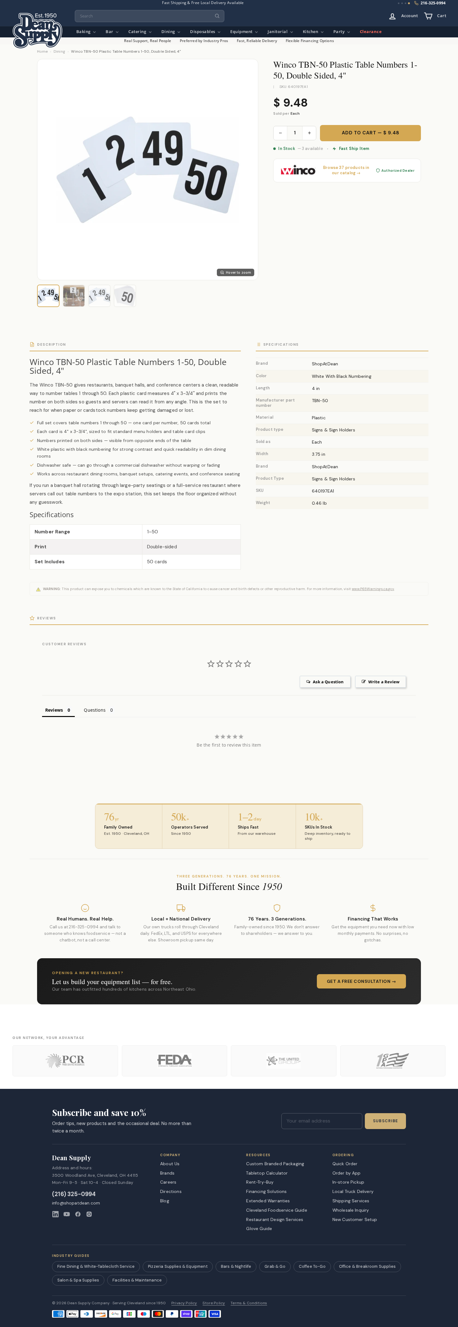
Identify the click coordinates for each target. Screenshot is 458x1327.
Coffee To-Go (312, 1266)
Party (339, 31)
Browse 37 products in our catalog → (346, 170)
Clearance (371, 31)
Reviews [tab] (54, 710)
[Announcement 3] (405, 3)
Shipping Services (351, 1201)
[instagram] (89, 1214)
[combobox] (149, 16)
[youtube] (66, 1214)
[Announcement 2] (402, 3)
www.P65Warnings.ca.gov (373, 589)
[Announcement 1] (398, 3)
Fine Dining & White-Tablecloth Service (96, 1266)
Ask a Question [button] (328, 682)
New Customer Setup (354, 1219)
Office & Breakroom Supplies (367, 1266)
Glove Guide (259, 1228)
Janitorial (278, 31)
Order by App (346, 1173)
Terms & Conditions (249, 1303)
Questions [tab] (94, 710)
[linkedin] (55, 1214)
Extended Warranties (268, 1201)
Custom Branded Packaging (275, 1163)
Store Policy (214, 1303)
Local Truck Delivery (353, 1191)
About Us (169, 1163)
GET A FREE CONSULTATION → (361, 981)
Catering (137, 31)
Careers (168, 1182)
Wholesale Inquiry (350, 1210)
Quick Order (345, 1163)
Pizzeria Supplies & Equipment (178, 1266)
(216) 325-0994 (74, 1194)
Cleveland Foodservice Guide (276, 1210)
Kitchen (311, 31)
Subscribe (385, 1120)
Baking (84, 31)
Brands (167, 1173)
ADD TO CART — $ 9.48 (370, 133)
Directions (171, 1191)
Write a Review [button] (383, 682)
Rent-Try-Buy (260, 1182)
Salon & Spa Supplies (78, 1280)
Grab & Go (275, 1266)
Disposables (203, 31)
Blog (164, 1201)
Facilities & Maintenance (137, 1280)
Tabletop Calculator (267, 1173)
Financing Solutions (266, 1191)
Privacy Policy (184, 1303)
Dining (168, 31)
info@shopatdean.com (76, 1203)
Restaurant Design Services (274, 1219)
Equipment (242, 31)
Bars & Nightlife (236, 1266)
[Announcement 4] (409, 3)
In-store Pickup (348, 1182)
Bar (110, 31)
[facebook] (77, 1214)
